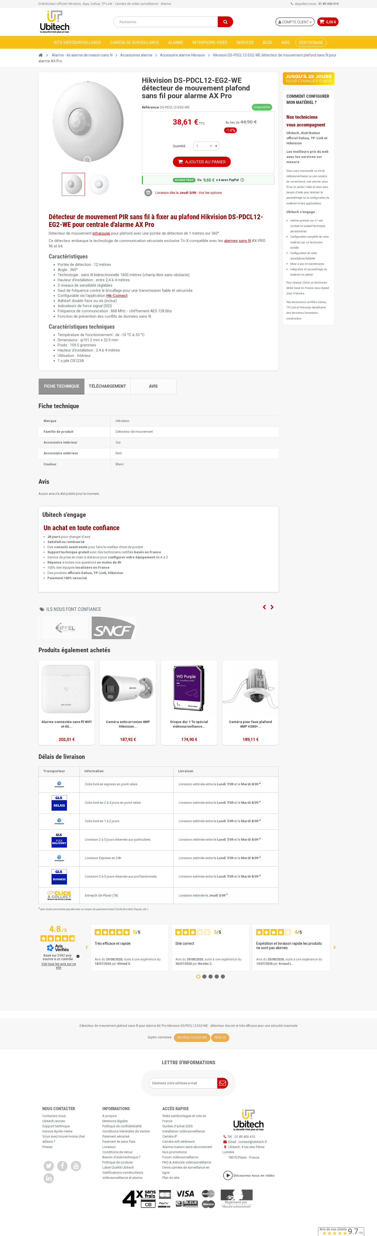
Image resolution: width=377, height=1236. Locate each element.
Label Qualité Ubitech (118, 1167)
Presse (47, 1147)
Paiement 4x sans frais (118, 1141)
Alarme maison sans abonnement (187, 1147)
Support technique (56, 1126)
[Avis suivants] (334, 947)
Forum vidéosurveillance (180, 1157)
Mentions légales (115, 1121)
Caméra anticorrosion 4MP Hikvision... (128, 724)
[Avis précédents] (86, 947)
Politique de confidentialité (122, 1126)
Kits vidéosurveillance (77, 42)
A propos (109, 1116)
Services (245, 42)
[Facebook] (62, 1166)
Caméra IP (169, 1136)
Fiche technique (61, 386)
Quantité (179, 146)
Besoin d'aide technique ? (121, 1157)
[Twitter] (49, 1166)
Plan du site (170, 1178)
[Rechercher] (225, 21)
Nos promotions (174, 1152)
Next (272, 607)
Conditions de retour (117, 1152)
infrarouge (101, 233)
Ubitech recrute (53, 1121)
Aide (285, 42)
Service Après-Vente (57, 1131)
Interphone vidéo (209, 42)
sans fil (245, 240)
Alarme (175, 42)
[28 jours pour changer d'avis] (308, 78)
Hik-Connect (116, 295)
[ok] (222, 1083)
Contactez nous (54, 1116)
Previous (264, 607)
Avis (153, 386)
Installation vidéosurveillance (183, 1131)
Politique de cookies (117, 1162)
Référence (150, 107)
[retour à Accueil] (40, 55)
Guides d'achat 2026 (177, 1126)
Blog (267, 42)
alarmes (231, 240)
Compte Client (295, 22)
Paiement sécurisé (115, 1136)
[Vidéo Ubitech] (248, 1175)
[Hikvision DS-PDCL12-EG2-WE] (99, 184)
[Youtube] (76, 1166)
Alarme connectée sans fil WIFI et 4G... (67, 724)
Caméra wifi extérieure (178, 1141)
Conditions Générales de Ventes (126, 1131)
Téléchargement (107, 386)
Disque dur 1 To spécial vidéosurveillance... (189, 724)
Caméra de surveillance (134, 42)
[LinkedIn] (49, 1178)
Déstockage (311, 42)
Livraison (109, 1147)
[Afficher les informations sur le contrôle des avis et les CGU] (78, 956)
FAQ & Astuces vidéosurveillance (186, 1162)
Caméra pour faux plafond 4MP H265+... (250, 724)
